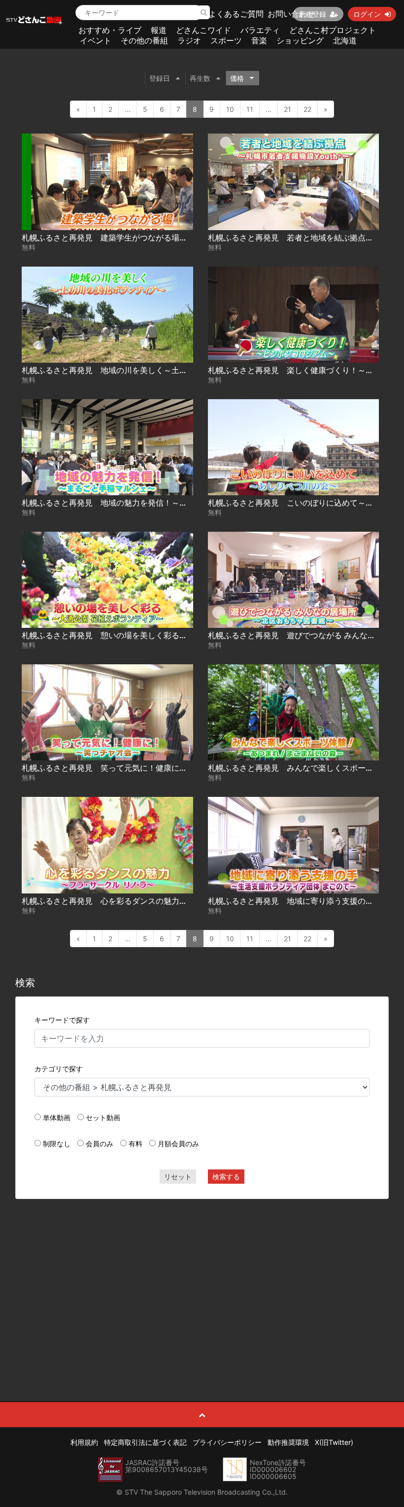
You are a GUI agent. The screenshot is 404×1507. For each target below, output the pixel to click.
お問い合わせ (291, 14)
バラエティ (260, 30)
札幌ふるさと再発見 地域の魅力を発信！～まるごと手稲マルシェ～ (144, 503)
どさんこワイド (203, 30)
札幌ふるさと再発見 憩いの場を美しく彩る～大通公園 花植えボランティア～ (163, 635)
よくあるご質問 (236, 14)
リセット (178, 1176)
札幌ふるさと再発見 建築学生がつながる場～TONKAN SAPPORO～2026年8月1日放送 (179, 237)
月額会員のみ (178, 1143)
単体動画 (56, 1117)
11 (249, 109)
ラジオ (189, 40)
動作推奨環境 (288, 1442)
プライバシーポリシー (227, 1442)
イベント (95, 40)
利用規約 (84, 1442)
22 (307, 109)
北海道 (345, 40)
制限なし (56, 1143)
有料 (135, 1143)
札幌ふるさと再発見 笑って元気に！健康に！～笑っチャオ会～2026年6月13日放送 (172, 768)
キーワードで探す (62, 1020)
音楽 (259, 40)
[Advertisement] (202, 1278)
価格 (237, 78)
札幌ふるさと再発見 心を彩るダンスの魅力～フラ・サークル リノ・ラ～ (156, 901)
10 (230, 109)
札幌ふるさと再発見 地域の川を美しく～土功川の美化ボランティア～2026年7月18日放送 (184, 370)
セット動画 (103, 1117)
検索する (226, 1176)
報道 (159, 30)
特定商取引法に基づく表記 (145, 1442)
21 (287, 109)
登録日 (159, 78)
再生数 (200, 78)
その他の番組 (144, 40)
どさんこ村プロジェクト (332, 30)
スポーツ (226, 40)
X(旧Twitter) (334, 1442)
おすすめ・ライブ (109, 30)
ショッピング (300, 40)
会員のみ (99, 1143)
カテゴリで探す (58, 1068)
